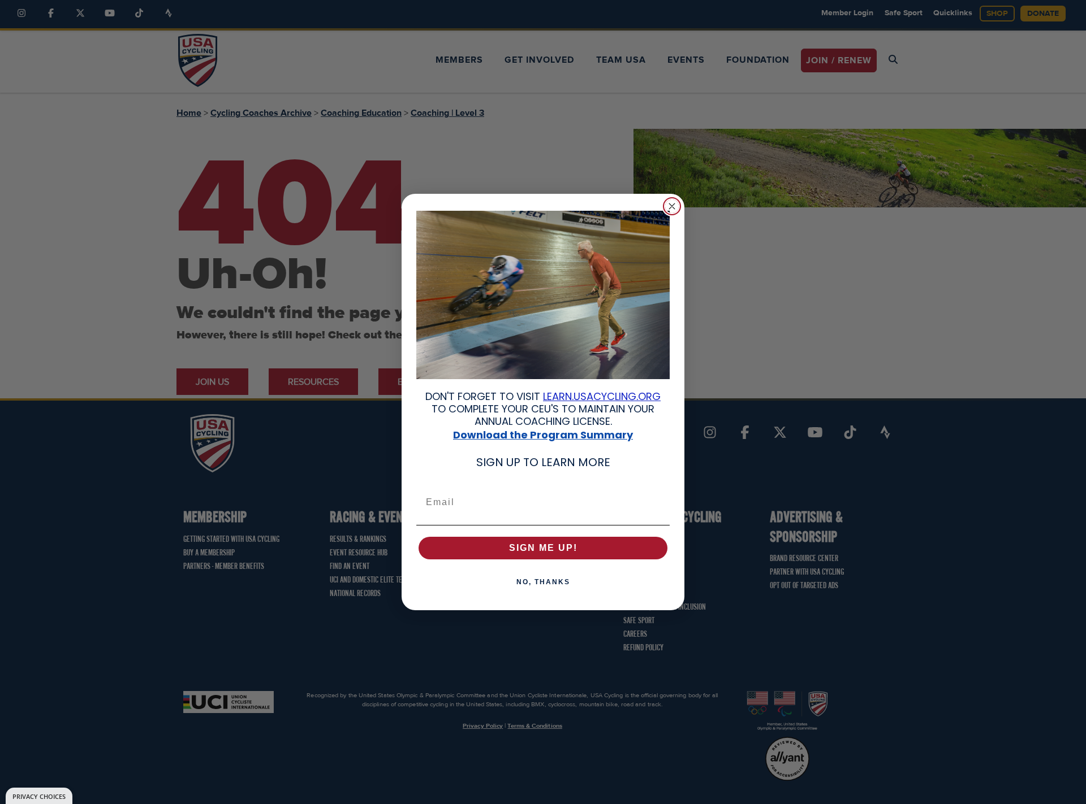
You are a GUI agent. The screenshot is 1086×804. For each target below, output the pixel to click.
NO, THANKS (543, 582)
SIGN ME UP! (543, 548)
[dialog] (39, 796)
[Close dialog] (672, 206)
